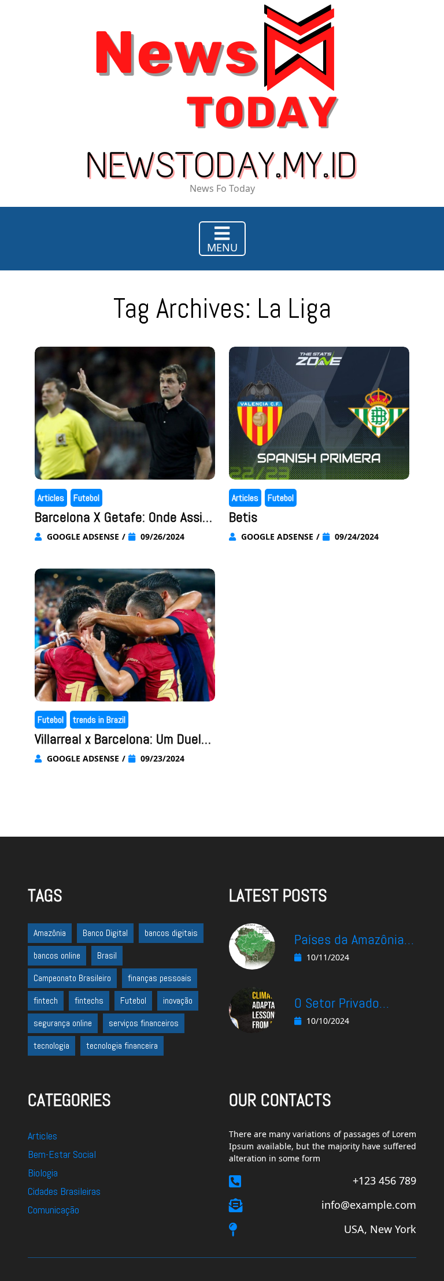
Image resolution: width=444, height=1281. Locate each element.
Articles (51, 498)
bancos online (57, 955)
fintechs (89, 1000)
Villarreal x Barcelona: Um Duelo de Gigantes (121, 739)
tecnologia (51, 1045)
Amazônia (50, 933)
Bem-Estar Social (62, 1154)
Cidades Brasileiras (64, 1191)
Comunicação (53, 1209)
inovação (178, 1000)
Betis (243, 517)
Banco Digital (105, 933)
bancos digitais (171, 933)
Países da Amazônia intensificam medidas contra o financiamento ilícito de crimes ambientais (354, 940)
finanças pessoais (159, 978)
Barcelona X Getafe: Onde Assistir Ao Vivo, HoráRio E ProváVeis (124, 518)
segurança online (63, 1023)
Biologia (43, 1172)
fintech (46, 1000)
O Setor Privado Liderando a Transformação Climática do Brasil (345, 1003)
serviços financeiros (144, 1023)
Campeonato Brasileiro (72, 978)
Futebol (86, 498)
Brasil (107, 955)
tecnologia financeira (122, 1045)
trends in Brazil (99, 720)
